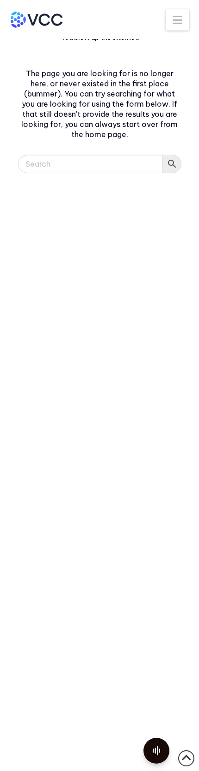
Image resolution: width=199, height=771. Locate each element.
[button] (177, 19)
